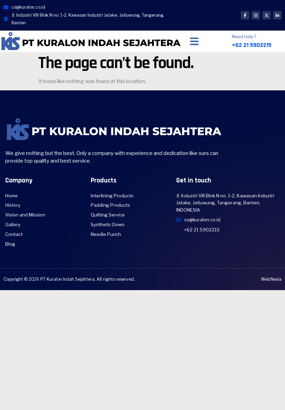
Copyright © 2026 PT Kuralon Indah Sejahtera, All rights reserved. (69, 279)
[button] (194, 41)
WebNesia (271, 279)
